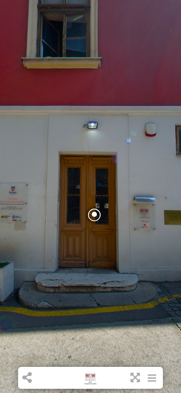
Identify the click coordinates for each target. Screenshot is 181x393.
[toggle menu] (152, 378)
